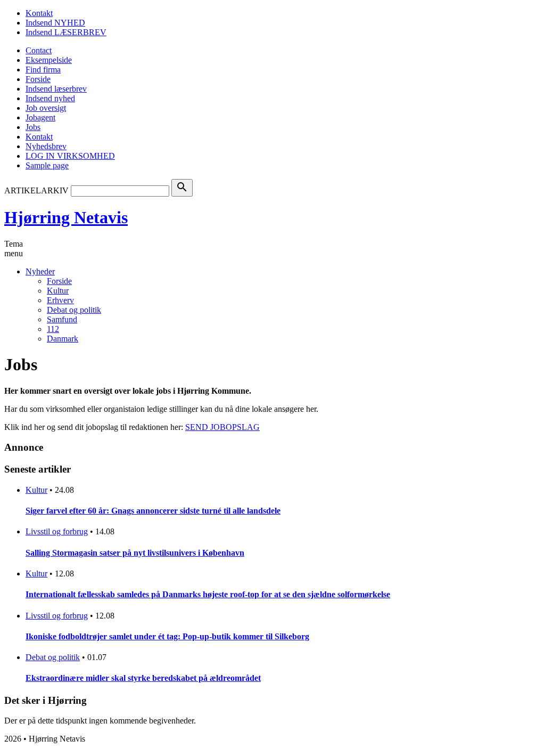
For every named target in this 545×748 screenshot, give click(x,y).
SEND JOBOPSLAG (222, 427)
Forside (38, 79)
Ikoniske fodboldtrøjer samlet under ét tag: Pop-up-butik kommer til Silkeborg (167, 636)
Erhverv (60, 300)
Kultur (58, 290)
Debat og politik (74, 309)
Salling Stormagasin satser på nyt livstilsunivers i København (135, 552)
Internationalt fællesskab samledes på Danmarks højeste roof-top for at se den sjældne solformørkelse (208, 594)
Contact (39, 50)
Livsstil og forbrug (57, 531)
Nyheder (40, 271)
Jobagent (40, 117)
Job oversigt (46, 107)
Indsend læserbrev (56, 88)
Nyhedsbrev (46, 146)
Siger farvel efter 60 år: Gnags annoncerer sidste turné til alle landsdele (153, 510)
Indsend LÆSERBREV (66, 32)
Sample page (47, 165)
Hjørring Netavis (66, 217)
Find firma (43, 69)
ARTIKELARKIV (36, 190)
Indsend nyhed (50, 98)
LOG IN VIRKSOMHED (70, 155)
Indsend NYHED (55, 22)
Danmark (62, 338)
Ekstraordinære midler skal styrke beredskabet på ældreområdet (143, 677)
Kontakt (39, 13)
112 (53, 329)
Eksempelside (49, 59)
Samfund (62, 319)
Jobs (33, 127)
